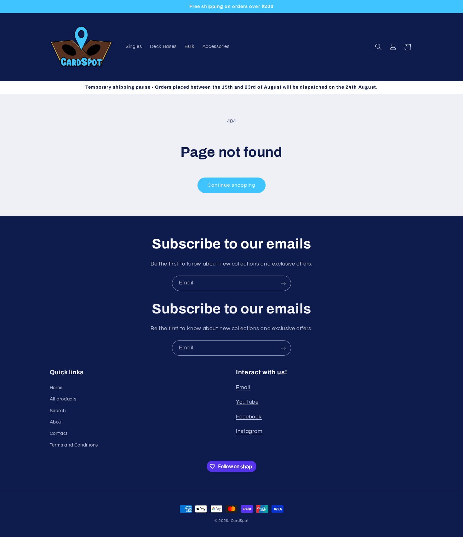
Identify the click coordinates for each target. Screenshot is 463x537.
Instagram (249, 431)
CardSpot (240, 520)
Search (58, 410)
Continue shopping (232, 185)
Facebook (249, 417)
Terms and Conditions (74, 445)
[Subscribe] (283, 283)
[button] (378, 47)
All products (63, 399)
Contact (59, 433)
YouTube (247, 402)
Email (243, 387)
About (56, 422)
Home (56, 387)
